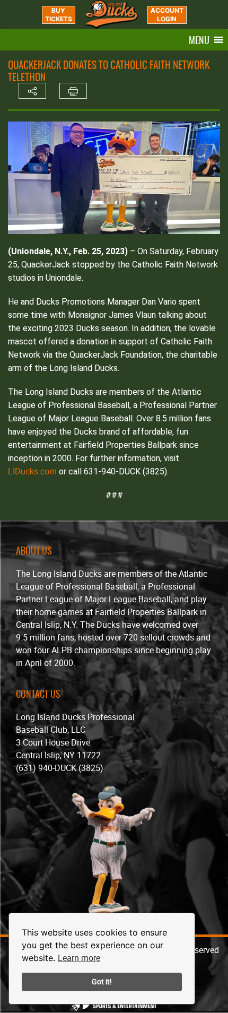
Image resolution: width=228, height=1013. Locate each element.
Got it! (102, 981)
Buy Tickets (58, 14)
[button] (199, 39)
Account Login (167, 14)
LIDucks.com (32, 471)
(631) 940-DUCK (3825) (59, 768)
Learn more (79, 958)
